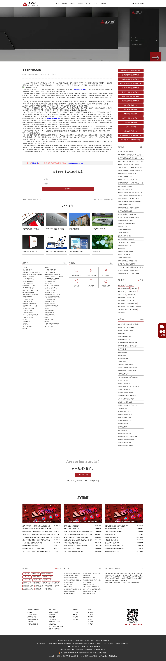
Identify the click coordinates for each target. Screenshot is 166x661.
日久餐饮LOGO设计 (50, 292)
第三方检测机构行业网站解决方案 (130, 135)
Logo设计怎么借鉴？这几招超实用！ (127, 173)
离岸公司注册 (85, 656)
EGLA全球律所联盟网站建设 (30, 315)
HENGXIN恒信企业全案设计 (30, 294)
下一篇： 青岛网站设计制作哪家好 (102, 199)
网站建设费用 (121, 306)
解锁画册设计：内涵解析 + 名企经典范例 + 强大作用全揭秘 (131, 164)
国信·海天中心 (48, 283)
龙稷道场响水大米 (27, 310)
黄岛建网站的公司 (122, 226)
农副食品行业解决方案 (130, 105)
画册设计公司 (121, 297)
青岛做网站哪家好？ (123, 352)
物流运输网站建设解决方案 (130, 79)
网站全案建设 (53, 610)
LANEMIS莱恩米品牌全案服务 (53, 279)
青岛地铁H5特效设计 (50, 315)
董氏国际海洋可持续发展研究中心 (31, 272)
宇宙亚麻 (24, 328)
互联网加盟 (66, 656)
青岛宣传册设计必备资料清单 (125, 151)
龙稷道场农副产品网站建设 (29, 303)
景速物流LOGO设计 (27, 301)
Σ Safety (24, 267)
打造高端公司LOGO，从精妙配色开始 (128, 180)
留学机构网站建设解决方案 (130, 75)
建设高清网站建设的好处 (124, 245)
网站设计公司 (131, 297)
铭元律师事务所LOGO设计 (29, 306)
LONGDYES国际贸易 (28, 288)
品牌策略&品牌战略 (33, 610)
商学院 (88, 3)
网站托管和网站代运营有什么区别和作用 (128, 386)
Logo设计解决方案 (130, 127)
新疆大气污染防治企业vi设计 (30, 290)
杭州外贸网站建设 (110, 656)
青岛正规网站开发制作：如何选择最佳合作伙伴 (130, 183)
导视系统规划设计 (32, 624)
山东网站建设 (129, 285)
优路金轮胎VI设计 (49, 312)
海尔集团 (47, 321)
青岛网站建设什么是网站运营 (125, 445)
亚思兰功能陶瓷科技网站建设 (52, 297)
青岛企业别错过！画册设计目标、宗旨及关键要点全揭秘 (131, 161)
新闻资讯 (75, 610)
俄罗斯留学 (48, 308)
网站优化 (75, 614)
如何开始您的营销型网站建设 (125, 364)
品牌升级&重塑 (31, 617)
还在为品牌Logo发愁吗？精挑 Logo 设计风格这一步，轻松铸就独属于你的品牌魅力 (131, 167)
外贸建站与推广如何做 (124, 233)
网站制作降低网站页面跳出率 (125, 392)
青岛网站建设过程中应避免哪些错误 (127, 436)
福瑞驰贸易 (48, 267)
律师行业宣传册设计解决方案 (131, 96)
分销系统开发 (53, 619)
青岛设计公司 (131, 300)
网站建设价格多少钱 (53, 118)
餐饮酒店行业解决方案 (130, 114)
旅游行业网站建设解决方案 (130, 92)
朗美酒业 (47, 317)
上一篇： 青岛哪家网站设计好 (31, 199)
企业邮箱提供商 (135, 582)
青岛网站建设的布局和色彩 (125, 414)
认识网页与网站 (122, 361)
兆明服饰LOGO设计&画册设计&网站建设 (33, 274)
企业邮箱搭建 (53, 624)
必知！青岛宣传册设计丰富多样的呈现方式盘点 (130, 170)
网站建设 (35, 163)
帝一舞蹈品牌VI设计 (50, 281)
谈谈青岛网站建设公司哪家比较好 (127, 371)
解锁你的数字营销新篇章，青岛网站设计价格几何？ (131, 192)
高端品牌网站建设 (132, 303)
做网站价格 (121, 285)
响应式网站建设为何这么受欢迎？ (127, 399)
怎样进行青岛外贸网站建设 (125, 402)
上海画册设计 (75, 656)
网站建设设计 (121, 303)
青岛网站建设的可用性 (124, 424)
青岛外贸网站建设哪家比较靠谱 (126, 239)
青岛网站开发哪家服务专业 (125, 176)
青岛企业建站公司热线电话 (125, 189)
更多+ (65, 263)
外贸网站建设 (121, 312)
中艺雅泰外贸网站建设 (28, 299)
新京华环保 (25, 324)
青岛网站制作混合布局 (124, 339)
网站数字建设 (118, 582)
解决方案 (80, 3)
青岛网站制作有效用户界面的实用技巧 (128, 342)
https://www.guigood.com (75, 163)
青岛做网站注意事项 (123, 358)
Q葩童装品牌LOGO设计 (28, 285)
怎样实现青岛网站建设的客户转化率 (127, 405)
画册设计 (30, 621)
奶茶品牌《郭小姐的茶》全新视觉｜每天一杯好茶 (56, 276)
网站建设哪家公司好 (123, 288)
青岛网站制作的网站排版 (124, 336)
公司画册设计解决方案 (130, 122)
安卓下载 (101, 656)
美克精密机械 (26, 321)
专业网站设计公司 (132, 291)
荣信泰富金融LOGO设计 (29, 308)
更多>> (142, 147)
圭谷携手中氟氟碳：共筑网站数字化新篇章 (129, 198)
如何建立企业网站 (123, 309)
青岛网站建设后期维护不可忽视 (126, 439)
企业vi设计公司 (122, 294)
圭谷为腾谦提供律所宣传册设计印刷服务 (128, 270)
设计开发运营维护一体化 (56, 626)
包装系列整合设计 (32, 619)
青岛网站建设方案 (122, 427)
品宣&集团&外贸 (53, 612)
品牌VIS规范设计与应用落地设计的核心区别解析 (131, 155)
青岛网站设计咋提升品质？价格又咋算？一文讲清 (131, 158)
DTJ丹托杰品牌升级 (50, 272)
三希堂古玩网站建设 (27, 312)
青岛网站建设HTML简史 (124, 411)
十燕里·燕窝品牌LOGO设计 (52, 324)
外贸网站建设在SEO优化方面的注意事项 (128, 377)
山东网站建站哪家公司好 (124, 229)
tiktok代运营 (93, 656)
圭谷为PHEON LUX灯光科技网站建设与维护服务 (131, 267)
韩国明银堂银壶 (49, 319)
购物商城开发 (53, 614)
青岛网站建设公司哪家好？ (125, 186)
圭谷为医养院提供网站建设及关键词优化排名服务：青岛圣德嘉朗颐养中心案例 (131, 195)
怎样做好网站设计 (122, 408)
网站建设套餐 (131, 306)
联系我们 (103, 3)
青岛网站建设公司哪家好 (124, 433)
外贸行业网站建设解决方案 (130, 88)
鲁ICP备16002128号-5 (98, 649)
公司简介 (95, 3)
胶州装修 (59, 656)
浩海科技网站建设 (49, 310)
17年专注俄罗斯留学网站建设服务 (127, 214)
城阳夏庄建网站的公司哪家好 (125, 251)
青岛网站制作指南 (122, 349)
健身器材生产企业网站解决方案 (130, 140)
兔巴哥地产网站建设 (50, 303)
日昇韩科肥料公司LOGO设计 (52, 294)
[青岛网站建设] (30, 3)
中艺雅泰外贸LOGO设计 (29, 292)
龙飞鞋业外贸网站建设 (51, 288)
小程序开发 (52, 617)
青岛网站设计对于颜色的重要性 (126, 327)
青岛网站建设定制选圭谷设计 (125, 211)
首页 (57, 3)
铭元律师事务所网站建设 (51, 306)
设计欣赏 (75, 619)
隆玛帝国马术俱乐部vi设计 (52, 285)
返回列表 (54, 74)
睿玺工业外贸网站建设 (28, 317)
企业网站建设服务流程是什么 (125, 204)
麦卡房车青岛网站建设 (51, 290)
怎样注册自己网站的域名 (124, 236)
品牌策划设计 (126, 582)
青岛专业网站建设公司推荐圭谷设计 (127, 261)
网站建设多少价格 (79, 89)
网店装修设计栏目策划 (124, 383)
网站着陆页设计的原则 (124, 389)
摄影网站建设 (121, 300)
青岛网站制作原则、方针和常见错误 (127, 346)
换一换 (142, 280)
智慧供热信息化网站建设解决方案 (130, 83)
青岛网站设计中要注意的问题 (125, 330)
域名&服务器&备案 (54, 629)
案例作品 (72, 3)
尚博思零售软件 (49, 326)
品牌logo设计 (134, 288)
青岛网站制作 (121, 333)
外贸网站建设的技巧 (123, 374)
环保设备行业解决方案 (130, 109)
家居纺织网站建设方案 (130, 131)
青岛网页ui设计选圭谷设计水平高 (126, 264)
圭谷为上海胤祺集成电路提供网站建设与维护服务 (131, 201)
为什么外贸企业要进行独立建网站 (127, 395)
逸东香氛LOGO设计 (50, 301)
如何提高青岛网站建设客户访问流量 (127, 367)
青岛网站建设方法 (122, 430)
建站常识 (75, 617)
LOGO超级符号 (31, 614)
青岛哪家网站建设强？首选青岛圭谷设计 (128, 208)
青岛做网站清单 (122, 355)
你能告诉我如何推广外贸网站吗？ (127, 223)
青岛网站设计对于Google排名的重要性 (128, 324)
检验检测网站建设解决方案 (130, 101)
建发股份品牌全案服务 (28, 276)
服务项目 (64, 3)
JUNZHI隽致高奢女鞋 (28, 279)
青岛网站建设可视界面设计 (125, 442)
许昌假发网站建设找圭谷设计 (125, 220)
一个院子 (24, 319)
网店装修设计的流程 (123, 380)
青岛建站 (138, 306)
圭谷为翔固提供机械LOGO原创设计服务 (128, 273)
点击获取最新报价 (83, 475)
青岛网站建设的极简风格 (124, 420)
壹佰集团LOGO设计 (27, 297)
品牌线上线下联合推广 (55, 621)
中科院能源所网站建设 (51, 299)
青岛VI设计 (85, 646)
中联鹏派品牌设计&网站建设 (52, 274)
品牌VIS (29, 612)
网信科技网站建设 (27, 326)
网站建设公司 (121, 291)
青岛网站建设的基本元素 (124, 417)
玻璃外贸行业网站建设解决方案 (130, 70)
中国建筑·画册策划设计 (51, 270)
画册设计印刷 (131, 294)
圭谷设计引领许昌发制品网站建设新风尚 (128, 217)
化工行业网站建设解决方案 (130, 118)
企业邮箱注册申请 (95, 646)
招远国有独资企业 (27, 270)
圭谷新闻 (75, 612)
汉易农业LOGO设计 (27, 281)
